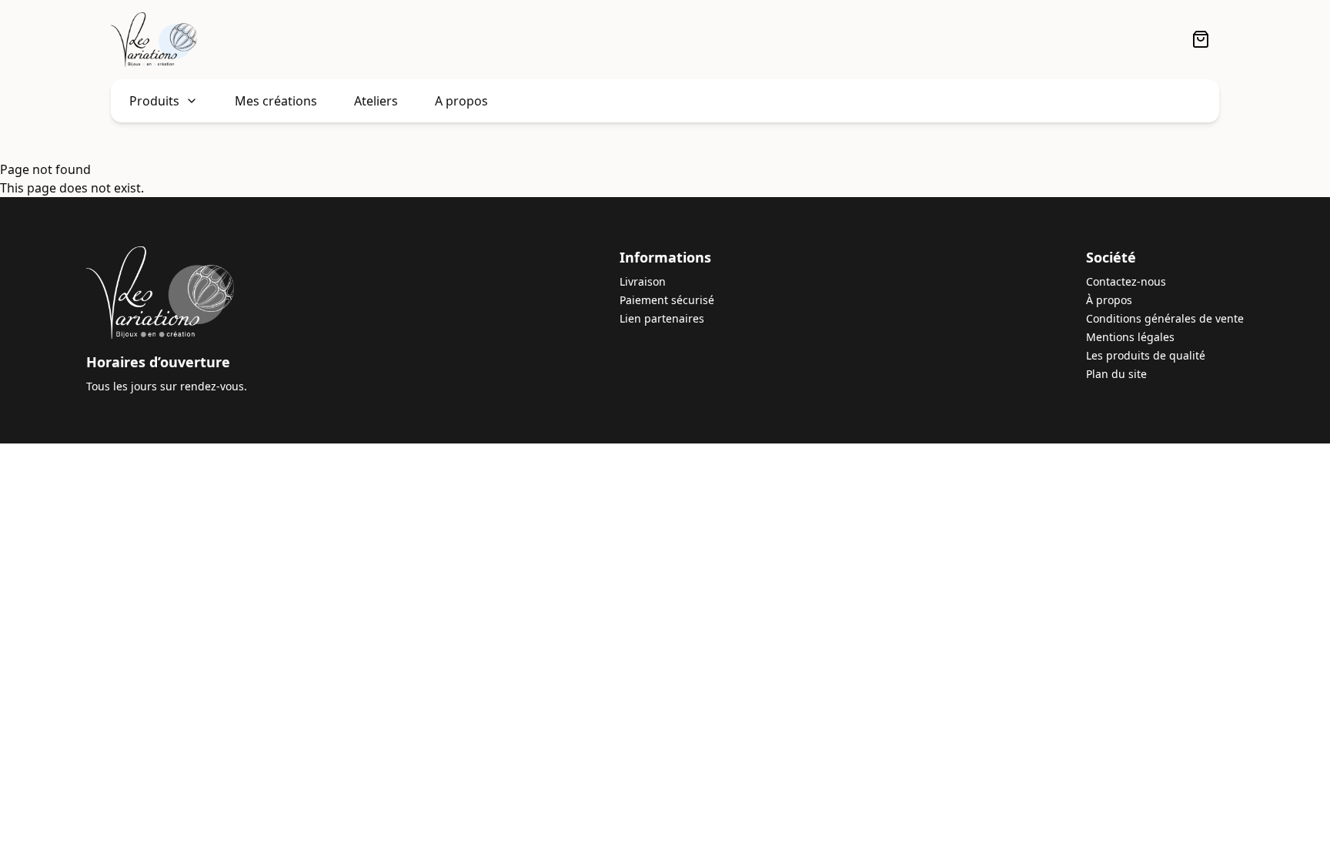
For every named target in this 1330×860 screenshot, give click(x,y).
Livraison (643, 281)
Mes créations (276, 100)
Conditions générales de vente (1165, 318)
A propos (461, 100)
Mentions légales (1130, 337)
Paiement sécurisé (667, 300)
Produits (154, 100)
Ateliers (376, 100)
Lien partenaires (662, 318)
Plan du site (1116, 373)
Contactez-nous (1126, 281)
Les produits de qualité (1145, 355)
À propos (1109, 300)
